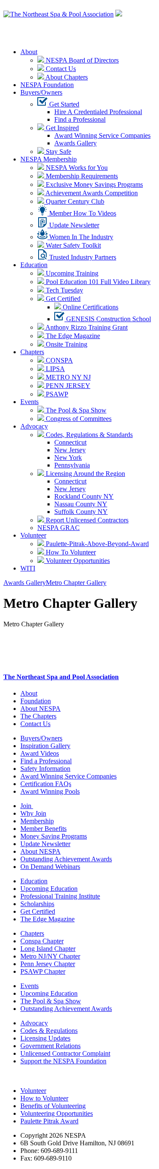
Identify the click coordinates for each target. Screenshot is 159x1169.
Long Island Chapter (47, 948)
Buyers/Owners (41, 92)
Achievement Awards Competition (91, 193)
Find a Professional (80, 119)
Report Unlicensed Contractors (86, 520)
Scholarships (37, 903)
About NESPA (40, 708)
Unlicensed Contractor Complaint (65, 1053)
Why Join (33, 813)
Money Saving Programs (53, 836)
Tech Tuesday (63, 290)
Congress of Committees (78, 418)
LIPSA (54, 368)
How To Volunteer (70, 552)
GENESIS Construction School (107, 318)
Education (33, 264)
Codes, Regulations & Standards (88, 434)
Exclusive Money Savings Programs (93, 184)
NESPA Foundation (47, 84)
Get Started (63, 104)
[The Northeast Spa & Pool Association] (58, 14)
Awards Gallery (75, 143)
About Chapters (66, 77)
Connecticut (70, 442)
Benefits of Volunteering (53, 1105)
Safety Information (45, 768)
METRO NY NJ (67, 377)
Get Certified (62, 298)
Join (26, 805)
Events (29, 401)
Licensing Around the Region (84, 473)
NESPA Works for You (76, 167)
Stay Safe (57, 151)
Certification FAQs (45, 783)
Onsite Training (65, 344)
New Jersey (70, 449)
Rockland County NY (84, 496)
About (28, 51)
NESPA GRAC (58, 527)
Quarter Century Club (74, 201)
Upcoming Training (71, 273)
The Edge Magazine (72, 335)
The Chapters (38, 716)
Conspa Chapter (42, 941)
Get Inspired (61, 127)
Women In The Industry (80, 236)
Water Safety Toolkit (72, 245)
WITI (27, 568)
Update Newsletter (73, 225)
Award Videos (39, 753)
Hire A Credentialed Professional (98, 111)
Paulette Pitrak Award (49, 1121)
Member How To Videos (81, 213)
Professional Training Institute (60, 896)
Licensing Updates (45, 1038)
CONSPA (58, 360)
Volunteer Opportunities (77, 560)
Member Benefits (43, 828)
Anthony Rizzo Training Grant (86, 327)
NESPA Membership (48, 159)
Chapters (32, 351)
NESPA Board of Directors (81, 60)
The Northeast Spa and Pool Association (61, 676)
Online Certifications (89, 307)
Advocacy (34, 426)
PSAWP (56, 394)
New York (68, 457)
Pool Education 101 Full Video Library (97, 281)
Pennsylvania (72, 465)
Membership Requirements (81, 176)
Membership (37, 821)
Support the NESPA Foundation (63, 1061)
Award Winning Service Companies (102, 135)
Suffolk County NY (81, 511)
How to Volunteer (44, 1098)
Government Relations (50, 1045)
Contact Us (60, 68)
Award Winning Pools (50, 791)
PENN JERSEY (67, 385)
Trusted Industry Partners (81, 257)
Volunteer (33, 535)
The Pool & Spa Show (75, 410)
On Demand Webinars (50, 866)
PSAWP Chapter (42, 971)
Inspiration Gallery (45, 745)
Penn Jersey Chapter (47, 963)
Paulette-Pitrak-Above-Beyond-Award (96, 543)
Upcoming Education (49, 888)
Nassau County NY (80, 504)
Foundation (35, 701)
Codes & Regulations (49, 1030)
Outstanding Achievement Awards (66, 859)
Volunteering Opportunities (56, 1113)
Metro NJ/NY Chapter (50, 956)
